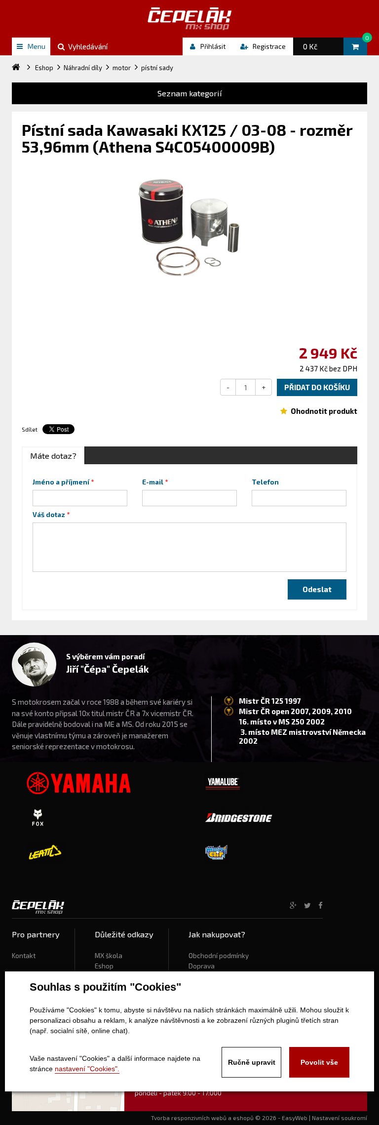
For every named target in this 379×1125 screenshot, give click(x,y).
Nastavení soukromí (339, 1117)
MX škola (108, 956)
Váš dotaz (49, 515)
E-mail (152, 482)
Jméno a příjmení (61, 482)
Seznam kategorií (189, 93)
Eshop (104, 966)
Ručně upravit (251, 1062)
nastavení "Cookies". (87, 1069)
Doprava (202, 966)
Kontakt (24, 956)
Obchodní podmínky (219, 956)
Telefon (265, 482)
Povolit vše (319, 1062)
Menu (36, 46)
